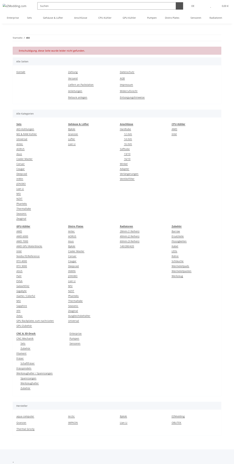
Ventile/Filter (127, 178)
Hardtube (125, 129)
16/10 (127, 158)
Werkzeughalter (30, 383)
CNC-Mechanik (24, 338)
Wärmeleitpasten (181, 271)
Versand (73, 78)
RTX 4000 (21, 261)
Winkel (124, 163)
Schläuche (177, 261)
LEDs (174, 251)
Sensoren (75, 343)
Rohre (175, 256)
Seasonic (21, 213)
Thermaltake (23, 208)
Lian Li (20, 188)
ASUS (19, 271)
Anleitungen (75, 91)
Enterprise (76, 333)
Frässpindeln (23, 368)
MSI (18, 193)
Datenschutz (127, 72)
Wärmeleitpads (180, 266)
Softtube (125, 149)
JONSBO (21, 183)
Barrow (176, 231)
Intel (174, 134)
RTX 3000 (21, 266)
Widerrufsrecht (128, 91)
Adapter (124, 168)
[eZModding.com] (14, 6)
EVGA (19, 281)
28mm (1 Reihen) (129, 231)
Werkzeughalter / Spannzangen (34, 373)
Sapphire (21, 305)
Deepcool (21, 173)
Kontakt (20, 72)
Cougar (20, 168)
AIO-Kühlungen (25, 129)
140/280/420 (127, 246)
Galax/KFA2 (22, 286)
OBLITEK (176, 422)
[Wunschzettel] (210, 6)
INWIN (72, 271)
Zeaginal (21, 218)
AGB (122, 78)
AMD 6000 (22, 236)
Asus (19, 154)
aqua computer (25, 416)
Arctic (71, 416)
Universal (21, 139)
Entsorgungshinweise (132, 97)
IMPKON (73, 422)
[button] (203, 6)
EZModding (178, 416)
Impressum (126, 84)
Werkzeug (177, 276)
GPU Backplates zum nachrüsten (35, 320)
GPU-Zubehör (24, 325)
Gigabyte (21, 291)
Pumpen (74, 338)
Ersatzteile (178, 236)
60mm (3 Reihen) (129, 241)
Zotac (19, 315)
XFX (18, 310)
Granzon (73, 134)
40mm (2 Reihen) (129, 236)
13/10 (127, 154)
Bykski (71, 129)
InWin (19, 178)
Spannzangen (28, 378)
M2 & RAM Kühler (26, 134)
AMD (174, 129)
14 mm (128, 139)
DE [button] (192, 6)
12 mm (128, 134)
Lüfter (71, 139)
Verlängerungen (129, 173)
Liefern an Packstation (81, 84)
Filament (21, 353)
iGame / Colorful (25, 296)
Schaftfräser (28, 363)
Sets (23, 343)
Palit (18, 276)
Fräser (20, 358)
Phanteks (21, 203)
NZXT (19, 198)
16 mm (128, 144)
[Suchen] (179, 6)
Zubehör (25, 348)
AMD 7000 (22, 241)
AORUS (20, 149)
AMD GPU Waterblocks (29, 246)
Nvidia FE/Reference (28, 256)
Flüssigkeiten (179, 241)
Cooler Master (24, 158)
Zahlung (73, 72)
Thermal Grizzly (25, 429)
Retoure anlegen (77, 97)
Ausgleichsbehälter (79, 315)
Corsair (20, 163)
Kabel (175, 246)
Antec (19, 144)
